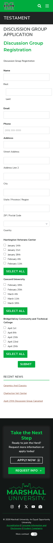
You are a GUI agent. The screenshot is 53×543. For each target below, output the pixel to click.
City (6, 183)
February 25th (15, 289)
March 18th (13, 303)
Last (8, 99)
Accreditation (13, 525)
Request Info (26, 471)
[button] (39, 6)
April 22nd (13, 341)
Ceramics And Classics (15, 385)
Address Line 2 (11, 167)
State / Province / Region (16, 199)
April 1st (12, 328)
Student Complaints (33, 528)
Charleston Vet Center (15, 393)
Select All (15, 271)
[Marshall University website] (9, 5)
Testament (17, 18)
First (6, 84)
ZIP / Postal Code (12, 215)
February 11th (15, 263)
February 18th (15, 285)
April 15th (13, 337)
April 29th (13, 346)
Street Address (11, 151)
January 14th (14, 245)
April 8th (12, 332)
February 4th (14, 259)
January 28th (14, 254)
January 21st (14, 250)
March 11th (13, 298)
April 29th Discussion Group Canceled (23, 401)
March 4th (13, 294)
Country (7, 230)
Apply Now (26, 460)
